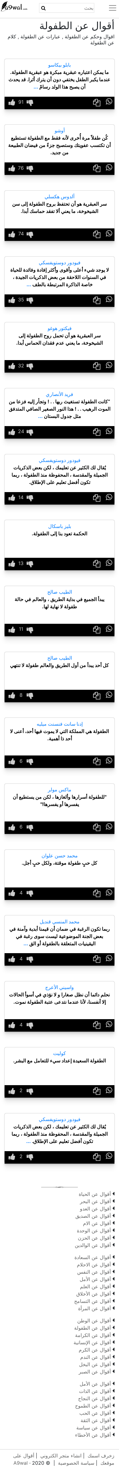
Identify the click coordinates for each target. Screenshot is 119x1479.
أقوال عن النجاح (94, 1398)
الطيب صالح (59, 592)
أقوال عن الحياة (95, 1194)
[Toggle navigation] (109, 8)
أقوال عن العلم (95, 1286)
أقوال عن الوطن (94, 1321)
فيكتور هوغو (60, 328)
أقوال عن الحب (95, 1413)
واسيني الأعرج (59, 987)
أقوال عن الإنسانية (92, 1342)
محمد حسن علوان (59, 855)
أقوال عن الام (97, 1223)
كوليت (59, 1053)
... (36, 87)
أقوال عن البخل (95, 1364)
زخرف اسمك (101, 1456)
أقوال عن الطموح (93, 1406)
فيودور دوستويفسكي (60, 262)
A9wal (20, 1463)
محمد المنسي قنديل (60, 921)
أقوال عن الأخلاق (93, 1294)
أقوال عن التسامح (92, 1301)
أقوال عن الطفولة (92, 1328)
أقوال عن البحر (95, 1201)
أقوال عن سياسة (93, 1428)
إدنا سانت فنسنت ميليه (60, 724)
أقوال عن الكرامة (93, 1335)
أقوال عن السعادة (92, 1257)
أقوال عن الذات (95, 1391)
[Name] (43, 7)
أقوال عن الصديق (93, 1216)
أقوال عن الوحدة (94, 1230)
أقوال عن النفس (94, 1272)
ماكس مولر (59, 789)
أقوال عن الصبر (95, 1372)
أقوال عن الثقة (96, 1420)
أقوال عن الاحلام (94, 1265)
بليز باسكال (59, 526)
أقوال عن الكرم (95, 1350)
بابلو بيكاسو (59, 65)
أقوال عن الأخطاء (93, 1435)
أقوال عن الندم (95, 1357)
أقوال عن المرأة (94, 1308)
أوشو (60, 130)
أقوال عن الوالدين (93, 1245)
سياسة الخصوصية (76, 1463)
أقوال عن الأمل (95, 1279)
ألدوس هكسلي (59, 196)
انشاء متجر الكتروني (60, 1456)
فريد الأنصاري (59, 394)
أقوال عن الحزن (94, 1238)
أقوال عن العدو (95, 1209)
